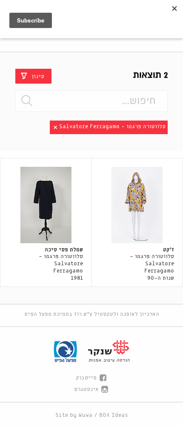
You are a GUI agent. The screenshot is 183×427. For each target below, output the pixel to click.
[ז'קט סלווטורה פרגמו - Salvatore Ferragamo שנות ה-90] (137, 205)
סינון (37, 76)
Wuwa (85, 415)
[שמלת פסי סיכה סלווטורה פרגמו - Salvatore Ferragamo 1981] (46, 205)
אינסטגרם (86, 389)
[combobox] (91, 101)
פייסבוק (86, 378)
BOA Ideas (113, 415)
